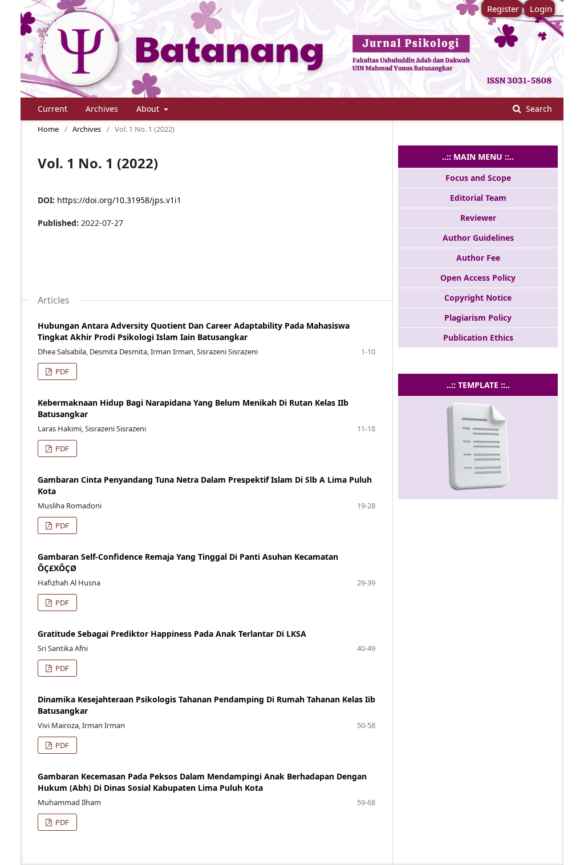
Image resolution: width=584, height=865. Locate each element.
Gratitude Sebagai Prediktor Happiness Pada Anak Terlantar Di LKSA (172, 633)
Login (541, 8)
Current (52, 108)
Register (503, 8)
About (148, 108)
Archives (102, 108)
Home (48, 129)
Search (538, 108)
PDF (61, 371)
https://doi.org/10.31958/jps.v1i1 (119, 200)
